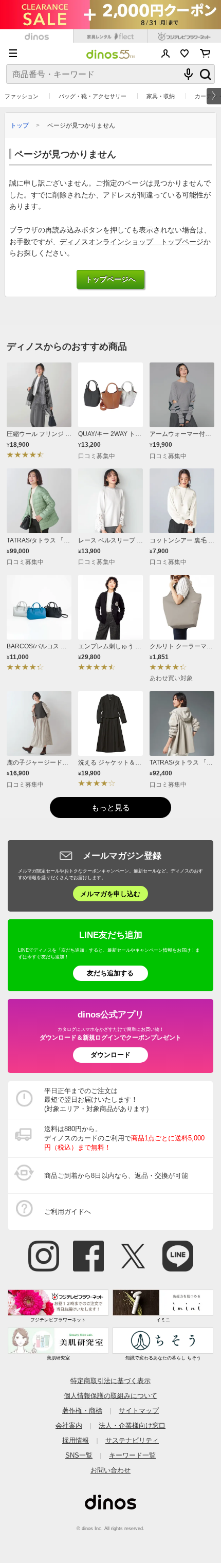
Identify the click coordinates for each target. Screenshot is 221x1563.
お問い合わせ (110, 1470)
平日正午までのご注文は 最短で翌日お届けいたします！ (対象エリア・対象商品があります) (96, 1100)
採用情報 (75, 1440)
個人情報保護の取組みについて (110, 1396)
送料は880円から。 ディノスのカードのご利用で (124, 1138)
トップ (19, 125)
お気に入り (184, 53)
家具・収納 (160, 96)
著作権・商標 (82, 1410)
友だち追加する (110, 973)
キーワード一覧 (132, 1455)
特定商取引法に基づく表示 (110, 1381)
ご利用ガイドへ (67, 1211)
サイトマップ (139, 1410)
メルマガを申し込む (110, 894)
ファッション (22, 96)
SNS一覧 (79, 1455)
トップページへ (110, 279)
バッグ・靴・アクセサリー (92, 96)
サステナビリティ (132, 1440)
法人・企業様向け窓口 (132, 1425)
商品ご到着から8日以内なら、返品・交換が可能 (116, 1175)
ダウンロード (110, 1055)
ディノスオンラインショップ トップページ (132, 242)
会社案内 (69, 1425)
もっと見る (110, 807)
